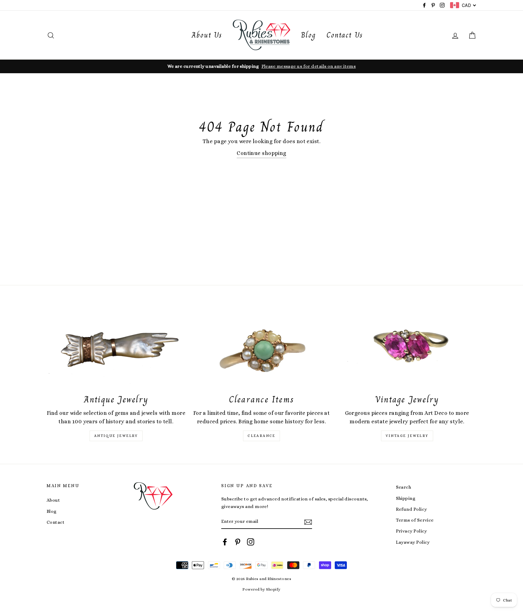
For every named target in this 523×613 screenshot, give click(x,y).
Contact (55, 522)
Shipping (406, 498)
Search (403, 487)
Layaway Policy (413, 542)
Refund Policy (411, 509)
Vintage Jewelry (407, 436)
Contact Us (344, 35)
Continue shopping (261, 153)
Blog (308, 35)
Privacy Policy (411, 531)
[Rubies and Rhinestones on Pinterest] (237, 542)
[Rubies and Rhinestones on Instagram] (250, 542)
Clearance (261, 436)
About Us (207, 35)
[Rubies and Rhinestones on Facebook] (225, 542)
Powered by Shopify (261, 589)
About (53, 500)
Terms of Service (415, 520)
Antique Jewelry (116, 436)
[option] (261, 66)
